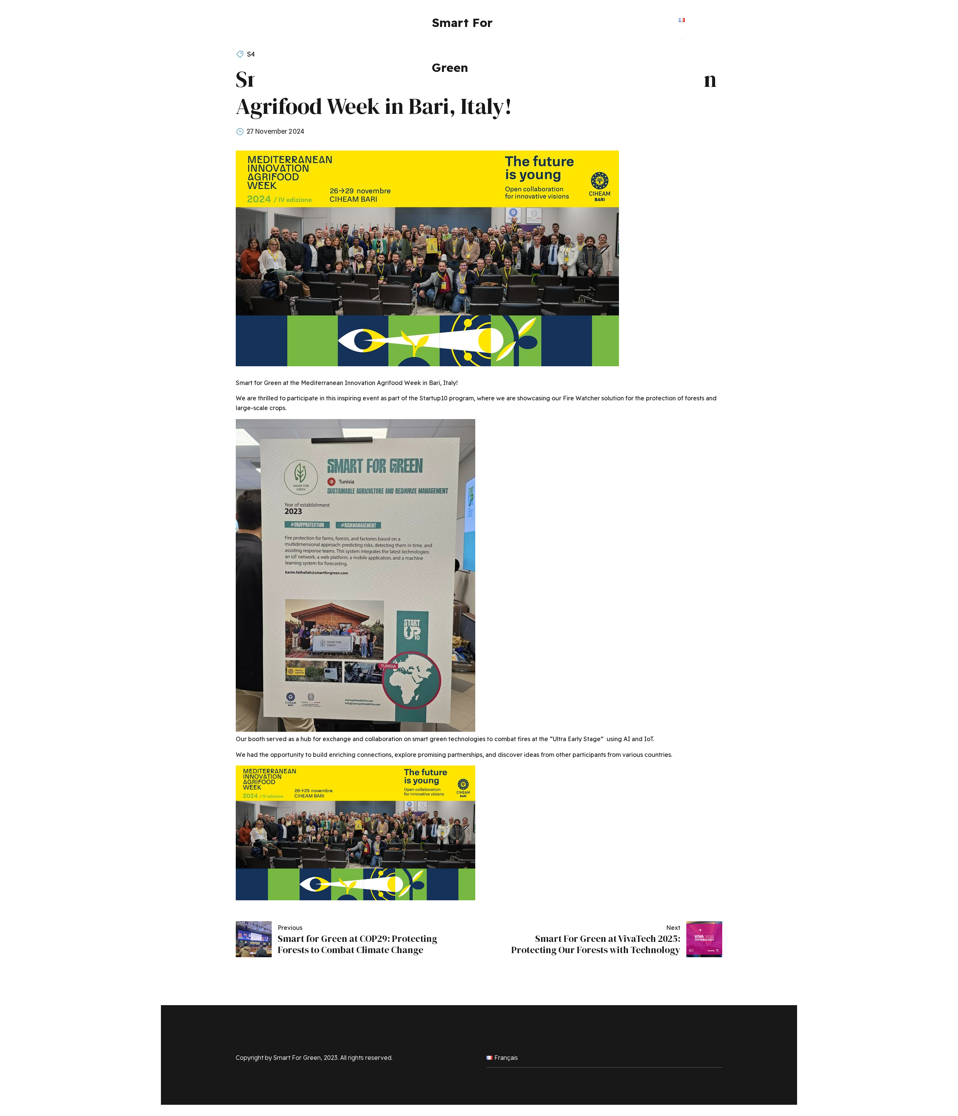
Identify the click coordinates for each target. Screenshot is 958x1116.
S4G (253, 54)
